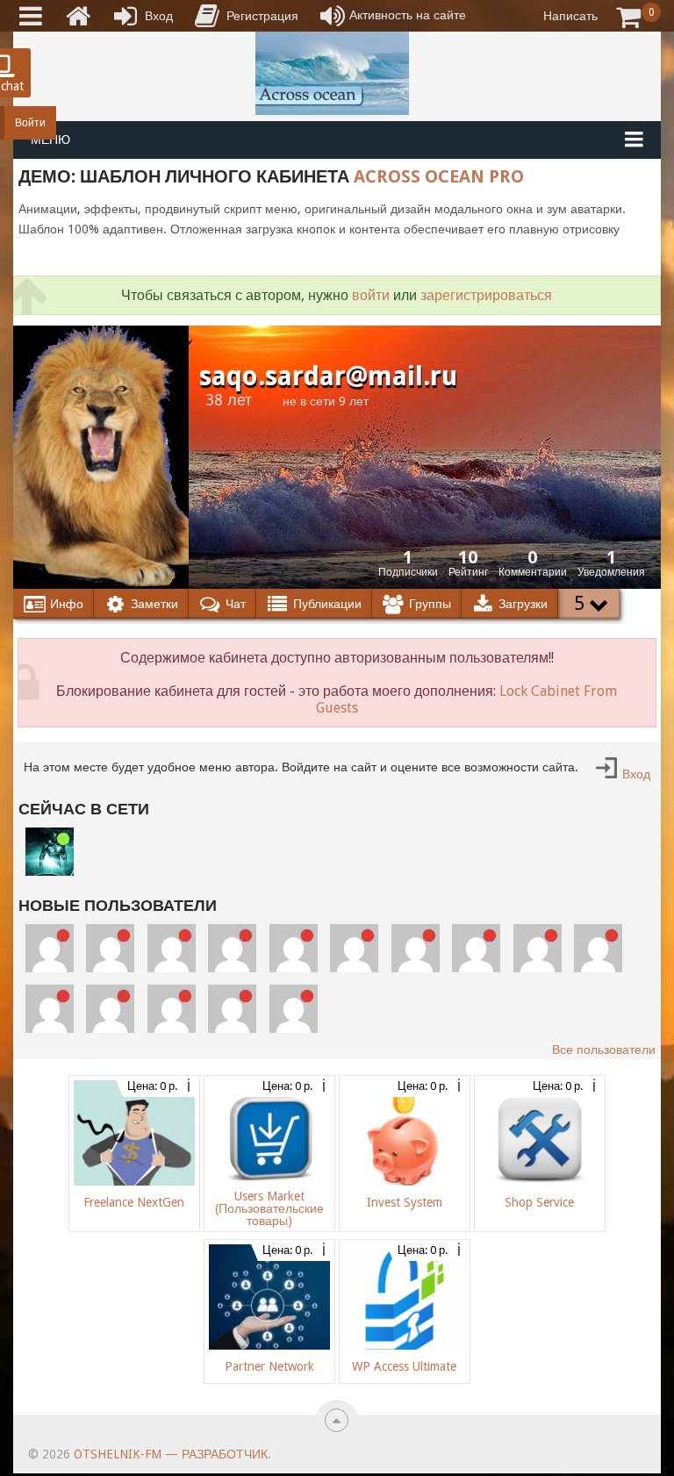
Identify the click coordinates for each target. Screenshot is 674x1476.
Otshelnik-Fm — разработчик (171, 1454)
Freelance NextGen (133, 1202)
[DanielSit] (232, 1009)
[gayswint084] (598, 948)
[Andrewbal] (293, 1009)
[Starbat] (49, 852)
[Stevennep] (171, 948)
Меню (50, 140)
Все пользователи (604, 1050)
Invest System (404, 1202)
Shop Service (539, 1202)
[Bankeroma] (49, 1009)
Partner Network (269, 1366)
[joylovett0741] (232, 948)
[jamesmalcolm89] (110, 948)
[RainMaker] (476, 948)
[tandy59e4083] (49, 948)
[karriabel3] (110, 1009)
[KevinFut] (171, 1009)
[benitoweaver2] (354, 948)
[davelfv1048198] (537, 948)
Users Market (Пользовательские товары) (269, 1208)
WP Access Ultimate (404, 1366)
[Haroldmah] (415, 948)
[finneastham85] (293, 948)
